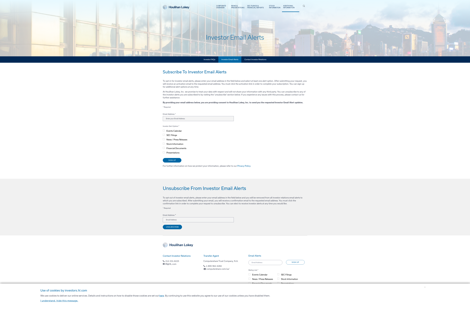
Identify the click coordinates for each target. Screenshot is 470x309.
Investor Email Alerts (229, 60)
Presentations (172, 153)
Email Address (169, 114)
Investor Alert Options (170, 126)
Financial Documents (176, 148)
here (161, 295)
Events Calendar (174, 131)
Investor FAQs (209, 60)
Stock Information (174, 144)
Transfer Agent (211, 256)
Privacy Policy (243, 166)
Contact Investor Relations (255, 60)
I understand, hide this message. (59, 300)
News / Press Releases (176, 140)
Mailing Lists (252, 270)
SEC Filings (171, 135)
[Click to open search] (304, 6)
